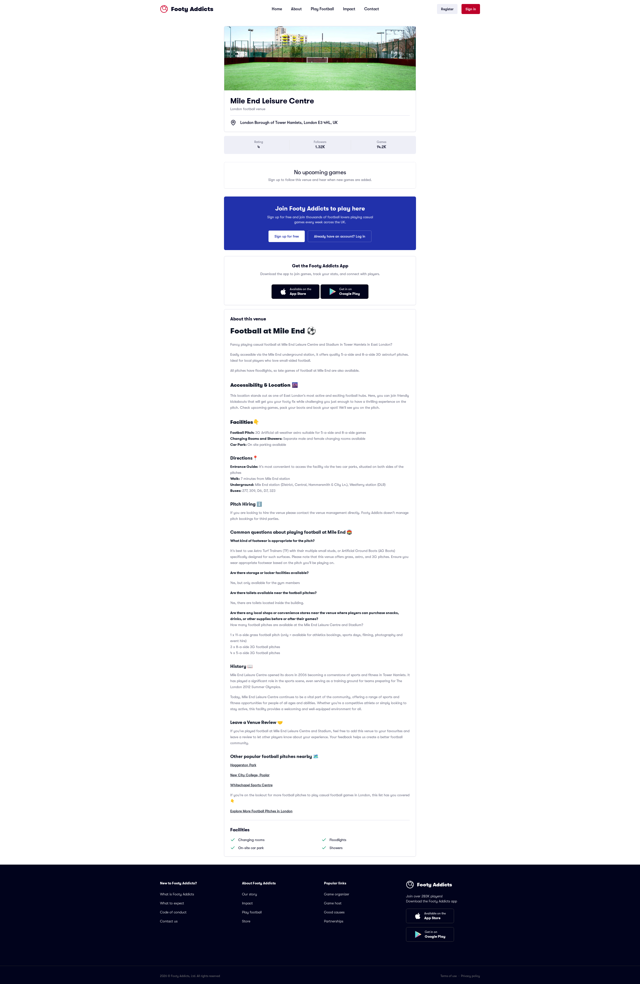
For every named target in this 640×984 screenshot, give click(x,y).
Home (277, 9)
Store (246, 921)
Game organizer (336, 894)
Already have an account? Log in (339, 236)
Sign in (471, 9)
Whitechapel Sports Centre (251, 785)
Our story (249, 894)
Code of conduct (173, 912)
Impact (349, 9)
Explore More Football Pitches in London (261, 811)
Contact (371, 9)
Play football (252, 912)
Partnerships (333, 921)
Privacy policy (470, 976)
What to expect (172, 903)
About (296, 9)
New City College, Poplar (250, 775)
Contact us (169, 921)
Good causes (334, 912)
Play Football (322, 9)
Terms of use (448, 976)
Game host (333, 903)
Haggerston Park (243, 765)
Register (447, 9)
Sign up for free (286, 236)
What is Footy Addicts (177, 894)
